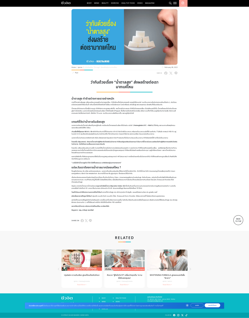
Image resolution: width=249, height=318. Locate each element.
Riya (76, 73)
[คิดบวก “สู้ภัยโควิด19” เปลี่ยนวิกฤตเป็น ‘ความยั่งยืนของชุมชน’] (124, 269)
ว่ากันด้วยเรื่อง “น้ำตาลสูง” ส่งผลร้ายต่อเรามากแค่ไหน (100, 67)
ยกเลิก (197, 305)
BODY (89, 3)
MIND (96, 3)
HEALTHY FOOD (128, 3)
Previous (58, 269)
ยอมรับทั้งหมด (212, 305)
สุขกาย (80, 67)
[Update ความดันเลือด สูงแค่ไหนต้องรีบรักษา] (81, 269)
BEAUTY (105, 3)
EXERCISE (115, 3)
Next (190, 269)
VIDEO (140, 3)
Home (73, 67)
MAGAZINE (149, 3)
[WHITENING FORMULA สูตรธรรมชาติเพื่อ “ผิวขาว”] (167, 269)
